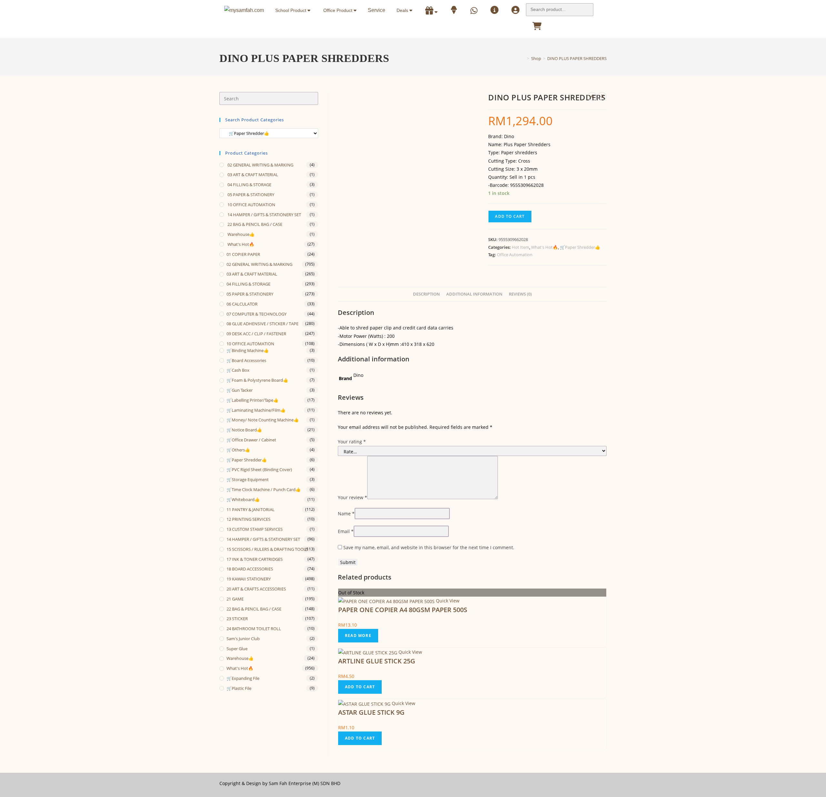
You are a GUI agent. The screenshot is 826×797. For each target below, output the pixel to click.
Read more (358, 635)
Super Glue (237, 648)
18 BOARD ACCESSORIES (250, 569)
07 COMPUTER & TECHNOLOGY (257, 314)
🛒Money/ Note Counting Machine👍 (263, 420)
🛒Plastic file (239, 688)
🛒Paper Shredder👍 (580, 247)
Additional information (474, 294)
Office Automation (514, 254)
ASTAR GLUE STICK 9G (371, 712)
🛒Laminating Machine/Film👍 (256, 410)
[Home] (523, 58)
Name (346, 513)
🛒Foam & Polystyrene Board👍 (257, 380)
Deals (403, 10)
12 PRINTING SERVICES (248, 519)
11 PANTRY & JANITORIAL (251, 509)
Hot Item (520, 247)
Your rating (352, 442)
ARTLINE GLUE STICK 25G (376, 661)
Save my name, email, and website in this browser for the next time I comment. (428, 547)
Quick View (447, 601)
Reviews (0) (520, 294)
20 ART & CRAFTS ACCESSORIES (256, 589)
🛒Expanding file (243, 678)
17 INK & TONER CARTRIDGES (255, 559)
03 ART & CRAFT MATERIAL (252, 174)
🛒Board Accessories (246, 360)
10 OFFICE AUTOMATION (251, 204)
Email (346, 531)
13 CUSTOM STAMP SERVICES (255, 529)
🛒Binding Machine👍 (248, 350)
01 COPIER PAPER (243, 254)
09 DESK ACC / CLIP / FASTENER (256, 334)
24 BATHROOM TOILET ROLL (254, 628)
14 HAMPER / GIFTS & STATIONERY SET (264, 214)
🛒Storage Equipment (248, 479)
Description (426, 294)
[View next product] (602, 96)
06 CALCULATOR (242, 304)
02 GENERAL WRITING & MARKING (260, 165)
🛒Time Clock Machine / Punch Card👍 (264, 489)
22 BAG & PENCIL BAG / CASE (254, 224)
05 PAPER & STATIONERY (250, 194)
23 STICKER (237, 618)
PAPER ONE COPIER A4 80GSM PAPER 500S (402, 609)
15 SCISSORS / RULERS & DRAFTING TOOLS (267, 549)
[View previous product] (592, 96)
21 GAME (235, 599)
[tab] (426, 294)
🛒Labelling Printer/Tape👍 (252, 400)
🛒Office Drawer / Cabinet (251, 440)
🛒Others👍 (238, 450)
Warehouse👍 (241, 234)
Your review (352, 497)
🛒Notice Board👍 (244, 430)
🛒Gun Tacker (240, 390)
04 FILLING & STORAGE (249, 184)
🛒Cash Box (238, 370)
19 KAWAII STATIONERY (249, 579)
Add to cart (510, 216)
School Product (291, 10)
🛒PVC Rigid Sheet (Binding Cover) (259, 469)
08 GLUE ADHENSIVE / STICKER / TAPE (262, 324)
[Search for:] (559, 7)
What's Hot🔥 (544, 247)
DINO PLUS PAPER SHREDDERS (577, 58)
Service (376, 10)
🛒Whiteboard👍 (243, 499)
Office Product (338, 10)
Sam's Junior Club (243, 638)
